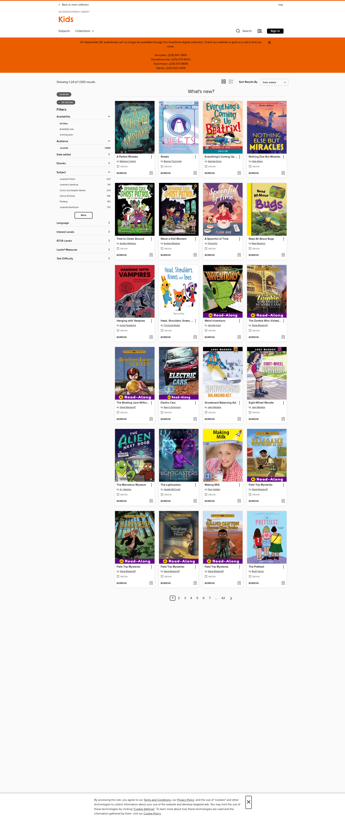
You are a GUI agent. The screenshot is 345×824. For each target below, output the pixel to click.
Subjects (64, 31)
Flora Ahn (212, 243)
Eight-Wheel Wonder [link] (261, 402)
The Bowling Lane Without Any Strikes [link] (133, 402)
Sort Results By (248, 82)
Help (280, 5)
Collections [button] (83, 31)
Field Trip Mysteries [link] (260, 485)
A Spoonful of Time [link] (216, 239)
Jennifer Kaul (214, 325)
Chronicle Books (172, 325)
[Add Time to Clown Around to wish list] (151, 255)
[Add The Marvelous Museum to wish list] (151, 501)
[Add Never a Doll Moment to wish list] (195, 255)
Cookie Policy (152, 813)
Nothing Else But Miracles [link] (264, 156)
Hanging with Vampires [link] (131, 321)
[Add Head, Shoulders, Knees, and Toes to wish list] (195, 337)
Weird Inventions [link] (215, 321)
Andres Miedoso (128, 243)
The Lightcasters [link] (171, 485)
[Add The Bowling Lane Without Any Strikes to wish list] (151, 419)
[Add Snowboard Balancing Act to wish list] (239, 419)
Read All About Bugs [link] (261, 239)
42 (223, 598)
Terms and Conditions (157, 800)
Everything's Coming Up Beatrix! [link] (221, 156)
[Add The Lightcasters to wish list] (195, 501)
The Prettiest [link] (256, 566)
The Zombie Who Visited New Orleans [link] (265, 321)
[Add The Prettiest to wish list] (283, 583)
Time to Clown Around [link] (130, 239)
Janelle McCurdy (172, 489)
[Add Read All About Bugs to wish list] (283, 255)
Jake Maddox (214, 407)
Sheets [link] (165, 156)
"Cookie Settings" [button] (144, 809)
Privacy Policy (185, 800)
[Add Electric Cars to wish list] (195, 419)
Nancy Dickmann (172, 407)
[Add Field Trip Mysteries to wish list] (283, 501)
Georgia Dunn (215, 161)
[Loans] (259, 31)
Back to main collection (75, 4)
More (83, 215)
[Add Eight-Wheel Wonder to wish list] (283, 419)
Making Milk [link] (212, 485)
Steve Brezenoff (260, 325)
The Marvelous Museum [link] (131, 485)
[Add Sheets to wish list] (195, 173)
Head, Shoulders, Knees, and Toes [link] (177, 321)
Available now (67, 129)
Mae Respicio (258, 243)
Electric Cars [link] (168, 402)
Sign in (275, 31)
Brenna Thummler (173, 161)
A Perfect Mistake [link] (127, 156)
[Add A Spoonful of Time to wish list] (239, 255)
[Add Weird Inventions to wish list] (239, 337)
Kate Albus (257, 161)
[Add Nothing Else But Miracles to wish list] (283, 173)
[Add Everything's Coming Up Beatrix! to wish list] (239, 173)
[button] (243, 31)
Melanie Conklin (128, 161)
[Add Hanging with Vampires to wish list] (151, 337)
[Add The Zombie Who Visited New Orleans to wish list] (283, 337)
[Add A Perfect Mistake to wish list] (151, 173)
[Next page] (231, 598)
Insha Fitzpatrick (128, 325)
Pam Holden (214, 489)
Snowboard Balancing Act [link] (220, 402)
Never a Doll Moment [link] (174, 239)
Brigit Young (258, 571)
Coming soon (66, 134)
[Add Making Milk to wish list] (239, 501)
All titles (64, 123)
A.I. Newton (125, 489)
